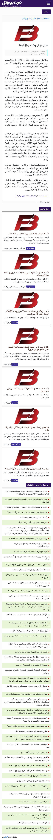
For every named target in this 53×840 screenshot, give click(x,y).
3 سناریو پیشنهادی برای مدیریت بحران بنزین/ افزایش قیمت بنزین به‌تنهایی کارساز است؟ (27, 720)
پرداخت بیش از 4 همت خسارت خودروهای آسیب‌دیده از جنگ (26, 558)
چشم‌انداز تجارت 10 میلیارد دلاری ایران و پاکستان (28, 765)
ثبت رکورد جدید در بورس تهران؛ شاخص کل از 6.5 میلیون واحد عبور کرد (29, 795)
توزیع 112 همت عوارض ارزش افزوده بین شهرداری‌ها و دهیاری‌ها (27, 576)
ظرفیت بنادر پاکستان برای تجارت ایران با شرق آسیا (27, 590)
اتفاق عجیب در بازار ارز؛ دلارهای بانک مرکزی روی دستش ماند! (27, 787)
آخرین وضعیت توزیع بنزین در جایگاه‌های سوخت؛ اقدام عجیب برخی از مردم (27, 759)
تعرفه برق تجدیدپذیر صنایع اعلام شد (33, 801)
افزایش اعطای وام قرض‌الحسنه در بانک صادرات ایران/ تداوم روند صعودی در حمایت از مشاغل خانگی (27, 738)
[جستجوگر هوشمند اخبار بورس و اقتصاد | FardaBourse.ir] (12, 3)
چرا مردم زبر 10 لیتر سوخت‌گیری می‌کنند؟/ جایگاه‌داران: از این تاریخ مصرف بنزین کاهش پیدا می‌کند (26, 658)
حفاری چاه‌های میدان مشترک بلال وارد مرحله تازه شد (26, 694)
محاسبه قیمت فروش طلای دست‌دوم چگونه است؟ (27, 512)
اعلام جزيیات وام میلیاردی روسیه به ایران (31, 731)
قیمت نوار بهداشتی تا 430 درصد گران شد (31, 652)
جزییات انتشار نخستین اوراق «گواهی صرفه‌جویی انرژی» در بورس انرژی (26, 808)
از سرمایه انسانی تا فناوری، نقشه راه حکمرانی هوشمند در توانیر (27, 672)
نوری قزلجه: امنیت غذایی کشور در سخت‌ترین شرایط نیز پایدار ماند (27, 501)
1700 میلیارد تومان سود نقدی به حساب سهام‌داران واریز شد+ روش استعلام (28, 816)
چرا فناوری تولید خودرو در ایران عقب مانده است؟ (28, 538)
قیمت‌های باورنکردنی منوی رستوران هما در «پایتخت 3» (25, 507)
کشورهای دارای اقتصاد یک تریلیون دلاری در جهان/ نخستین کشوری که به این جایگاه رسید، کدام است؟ (28, 680)
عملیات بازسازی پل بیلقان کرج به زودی (32, 780)
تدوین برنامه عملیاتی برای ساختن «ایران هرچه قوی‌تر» (26, 564)
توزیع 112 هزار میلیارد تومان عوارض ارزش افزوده (28, 631)
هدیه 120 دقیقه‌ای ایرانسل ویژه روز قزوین (31, 665)
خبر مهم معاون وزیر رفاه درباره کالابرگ (32, 522)
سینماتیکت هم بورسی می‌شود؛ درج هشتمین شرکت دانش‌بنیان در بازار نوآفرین (27, 829)
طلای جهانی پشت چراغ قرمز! (31, 18)
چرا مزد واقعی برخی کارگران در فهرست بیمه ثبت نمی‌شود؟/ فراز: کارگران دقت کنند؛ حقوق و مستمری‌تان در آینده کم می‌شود (26, 702)
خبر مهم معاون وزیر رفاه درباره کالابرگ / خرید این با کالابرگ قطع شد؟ (28, 597)
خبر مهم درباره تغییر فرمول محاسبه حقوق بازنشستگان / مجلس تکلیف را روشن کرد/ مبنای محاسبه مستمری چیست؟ (27, 606)
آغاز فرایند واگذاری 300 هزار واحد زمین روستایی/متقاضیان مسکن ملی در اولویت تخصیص (29, 624)
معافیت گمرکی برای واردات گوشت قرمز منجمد (29, 569)
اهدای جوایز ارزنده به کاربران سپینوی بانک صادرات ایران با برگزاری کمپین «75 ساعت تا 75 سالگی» (27, 493)
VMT (6, 837)
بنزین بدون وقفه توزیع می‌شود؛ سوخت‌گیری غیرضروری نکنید (26, 637)
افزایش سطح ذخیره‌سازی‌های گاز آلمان (32, 822)
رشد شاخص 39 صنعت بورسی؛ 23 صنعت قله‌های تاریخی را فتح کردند (28, 584)
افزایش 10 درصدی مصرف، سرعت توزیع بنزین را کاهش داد (27, 616)
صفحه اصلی (45, 18)
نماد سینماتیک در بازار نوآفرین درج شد (32, 752)
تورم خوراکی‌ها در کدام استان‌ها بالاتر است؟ (30, 551)
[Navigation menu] (48, 3)
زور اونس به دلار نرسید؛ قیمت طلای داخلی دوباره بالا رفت (28, 746)
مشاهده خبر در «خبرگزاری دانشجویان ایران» (31, 195)
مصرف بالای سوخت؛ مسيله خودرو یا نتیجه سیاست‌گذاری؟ (31, 545)
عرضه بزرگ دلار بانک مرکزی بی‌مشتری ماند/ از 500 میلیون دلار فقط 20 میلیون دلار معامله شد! (29, 646)
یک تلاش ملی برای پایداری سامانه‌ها (33, 517)
